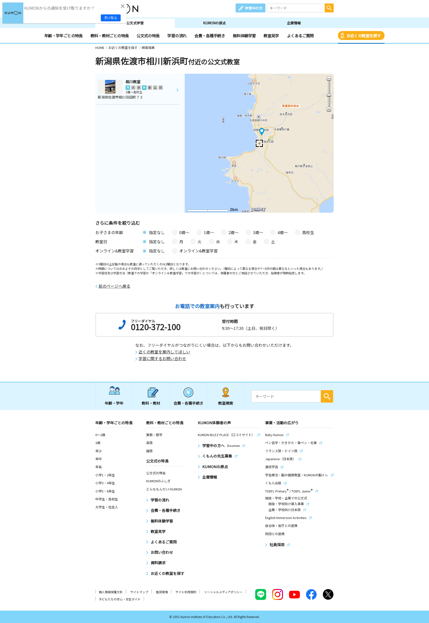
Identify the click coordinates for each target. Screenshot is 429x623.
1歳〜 (209, 232)
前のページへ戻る (114, 286)
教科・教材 (151, 403)
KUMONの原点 (214, 22)
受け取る (110, 18)
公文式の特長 (148, 35)
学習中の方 (253, 7)
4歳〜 (283, 232)
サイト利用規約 (186, 592)
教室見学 (271, 35)
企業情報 (294, 22)
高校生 (308, 232)
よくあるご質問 (300, 35)
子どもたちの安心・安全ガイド (120, 599)
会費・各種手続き (209, 35)
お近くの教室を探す (364, 35)
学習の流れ (176, 35)
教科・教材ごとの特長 (110, 35)
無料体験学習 (244, 35)
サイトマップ (139, 592)
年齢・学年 (114, 403)
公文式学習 (135, 22)
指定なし (157, 232)
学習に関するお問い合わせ (162, 358)
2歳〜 (233, 232)
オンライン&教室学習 (198, 251)
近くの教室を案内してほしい (164, 351)
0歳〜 (184, 232)
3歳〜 (258, 232)
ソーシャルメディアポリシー (223, 592)
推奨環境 (162, 592)
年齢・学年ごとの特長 (63, 35)
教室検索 (225, 403)
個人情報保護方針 (111, 592)
